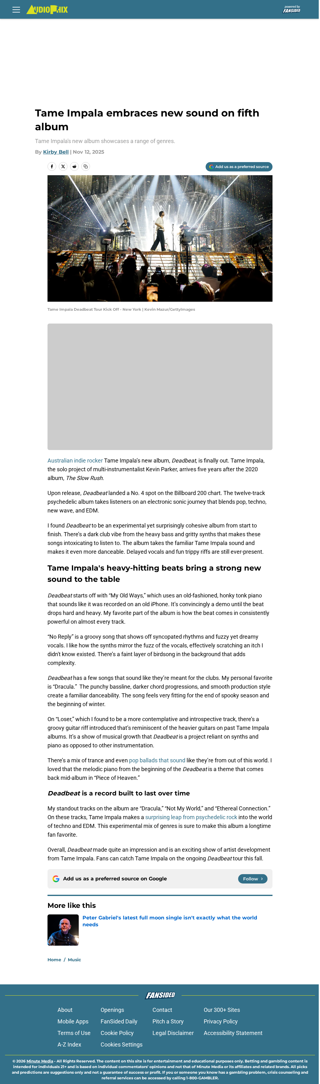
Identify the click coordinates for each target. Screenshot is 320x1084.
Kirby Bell (56, 152)
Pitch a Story (168, 1021)
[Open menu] (16, 9)
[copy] (85, 166)
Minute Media (40, 1061)
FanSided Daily (119, 1021)
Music (74, 960)
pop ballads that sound (157, 760)
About (65, 1010)
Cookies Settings (121, 1044)
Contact (162, 1010)
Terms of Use (74, 1033)
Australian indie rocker (76, 460)
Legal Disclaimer (173, 1033)
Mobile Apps (73, 1021)
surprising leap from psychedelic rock (191, 817)
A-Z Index (69, 1044)
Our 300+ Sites (222, 1010)
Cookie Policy (117, 1033)
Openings (112, 1010)
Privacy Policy (221, 1021)
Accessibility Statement (233, 1033)
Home (54, 960)
